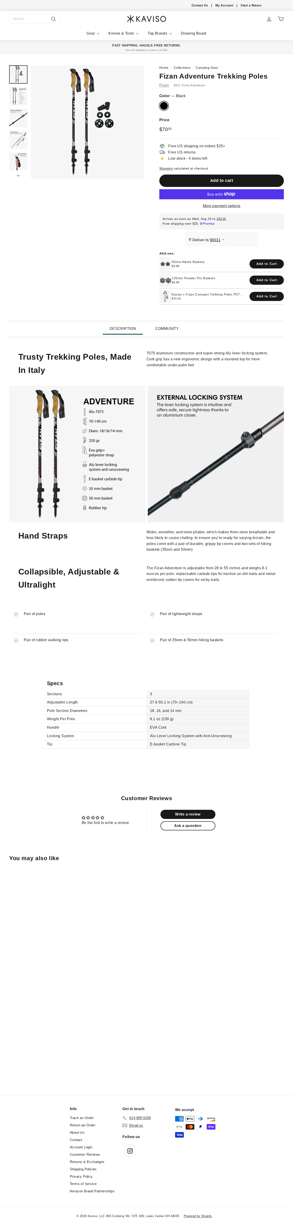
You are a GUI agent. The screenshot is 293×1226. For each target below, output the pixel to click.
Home (163, 67)
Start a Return (251, 5)
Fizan (164, 85)
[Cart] (281, 19)
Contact (76, 1140)
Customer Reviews (85, 1154)
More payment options (222, 206)
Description (123, 329)
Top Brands (158, 33)
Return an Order (82, 1125)
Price (164, 120)
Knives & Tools (122, 33)
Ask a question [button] (188, 826)
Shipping (166, 168)
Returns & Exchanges (87, 1162)
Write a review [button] (188, 814)
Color (172, 96)
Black (163, 105)
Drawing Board (193, 33)
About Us (77, 1132)
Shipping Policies (83, 1169)
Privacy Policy (81, 1176)
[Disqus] (146, 1032)
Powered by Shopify (198, 1216)
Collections (182, 67)
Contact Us (200, 5)
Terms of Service (83, 1184)
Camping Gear (207, 67)
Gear (91, 33)
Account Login (81, 1147)
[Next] (18, 174)
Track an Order (82, 1118)
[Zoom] (87, 121)
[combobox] (34, 19)
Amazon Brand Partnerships (92, 1191)
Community (167, 329)
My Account (224, 5)
